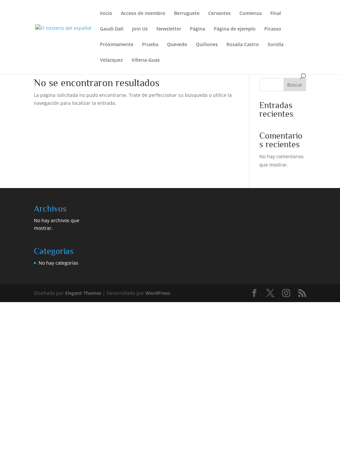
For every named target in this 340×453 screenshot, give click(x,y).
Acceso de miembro (143, 13)
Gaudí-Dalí (112, 29)
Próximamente (116, 44)
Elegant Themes (83, 293)
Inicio (106, 13)
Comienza (250, 13)
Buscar (294, 85)
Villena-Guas (145, 60)
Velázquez (111, 60)
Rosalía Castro (242, 44)
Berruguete (187, 13)
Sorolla (276, 44)
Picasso (272, 29)
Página (197, 29)
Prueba (150, 44)
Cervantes (219, 13)
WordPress (157, 293)
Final (275, 13)
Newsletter (168, 29)
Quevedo (177, 44)
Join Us (140, 29)
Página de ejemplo (235, 29)
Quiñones (207, 44)
